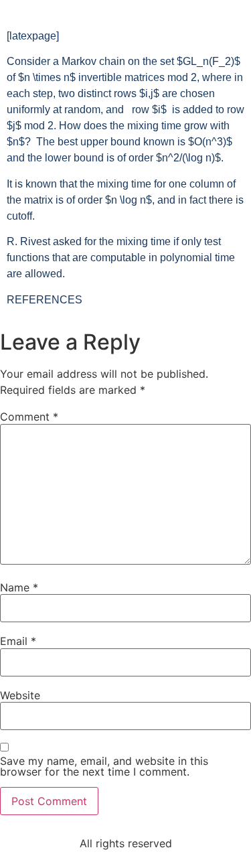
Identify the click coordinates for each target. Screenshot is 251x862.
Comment (29, 416)
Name (19, 587)
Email (18, 641)
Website (20, 695)
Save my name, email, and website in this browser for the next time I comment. (104, 766)
